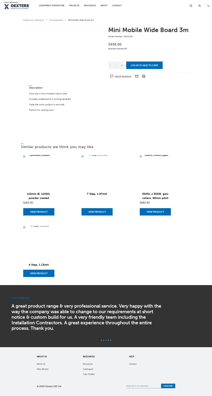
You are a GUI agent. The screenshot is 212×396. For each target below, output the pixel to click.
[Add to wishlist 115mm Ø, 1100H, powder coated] (49, 160)
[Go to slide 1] (101, 340)
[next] (206, 316)
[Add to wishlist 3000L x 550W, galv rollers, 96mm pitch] (165, 160)
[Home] (16, 6)
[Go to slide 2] (103, 340)
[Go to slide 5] (110, 340)
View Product (39, 211)
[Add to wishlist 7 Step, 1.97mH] (107, 160)
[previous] (5, 316)
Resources (89, 356)
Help (131, 356)
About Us (42, 356)
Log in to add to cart (144, 65)
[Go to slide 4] (108, 340)
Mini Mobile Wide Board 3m (81, 20)
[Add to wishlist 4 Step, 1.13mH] (49, 231)
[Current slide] (106, 340)
